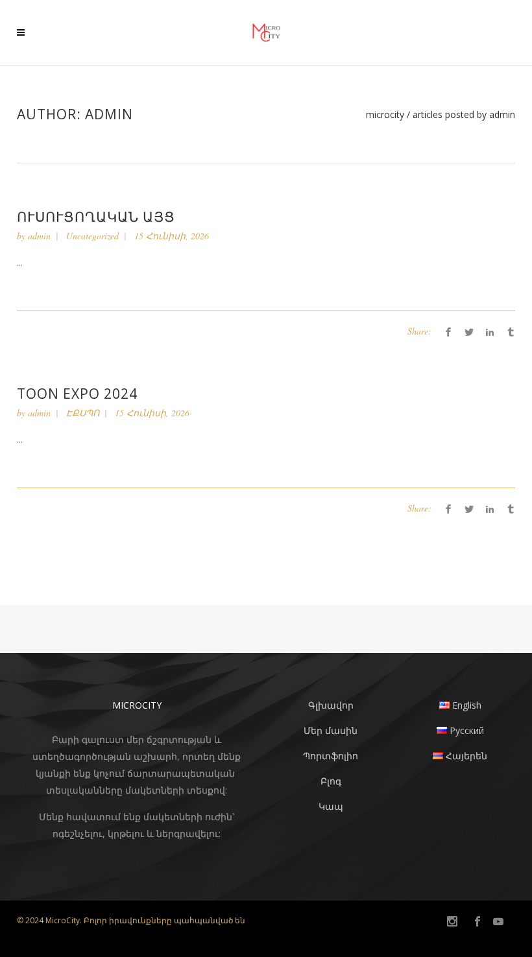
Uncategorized (92, 236)
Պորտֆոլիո (330, 756)
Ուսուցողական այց (96, 216)
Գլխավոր (331, 705)
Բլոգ (330, 781)
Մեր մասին (330, 730)
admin (39, 236)
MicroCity (385, 114)
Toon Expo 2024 (77, 393)
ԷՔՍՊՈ (82, 413)
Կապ (331, 806)
